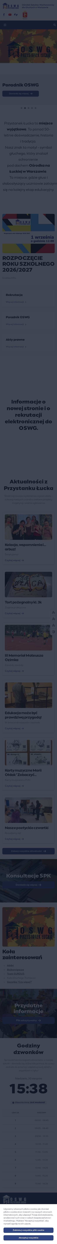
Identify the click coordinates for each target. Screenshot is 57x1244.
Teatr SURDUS (15, 974)
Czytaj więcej (12, 560)
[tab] (21, 108)
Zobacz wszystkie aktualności (26, 851)
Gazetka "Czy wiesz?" (19, 982)
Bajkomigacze (15, 970)
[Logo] (28, 1199)
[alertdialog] (28, 1224)
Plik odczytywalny (26, 1020)
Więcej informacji (15, 302)
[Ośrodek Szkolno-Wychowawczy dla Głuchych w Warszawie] (4, 14)
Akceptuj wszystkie (28, 1238)
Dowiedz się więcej (26, 885)
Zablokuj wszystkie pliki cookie (28, 1230)
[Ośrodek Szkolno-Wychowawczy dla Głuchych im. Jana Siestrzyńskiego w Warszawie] (28, 5)
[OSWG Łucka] (10, 14)
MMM (10, 965)
